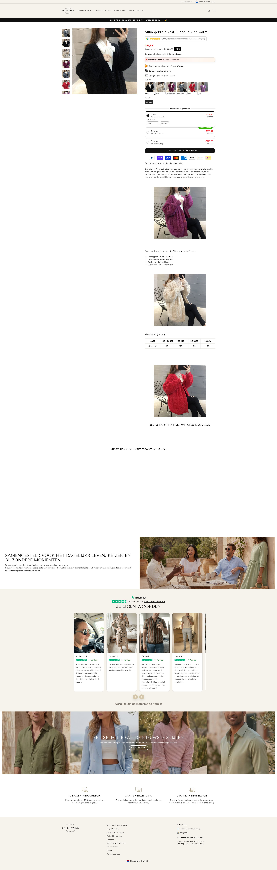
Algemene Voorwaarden (116, 843)
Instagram (183, 833)
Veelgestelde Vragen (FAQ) (117, 825)
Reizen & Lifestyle (136, 11)
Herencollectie (102, 11)
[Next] (141, 696)
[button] (180, 115)
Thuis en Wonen (119, 11)
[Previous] (135, 696)
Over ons (110, 840)
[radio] (150, 88)
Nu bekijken (138, 748)
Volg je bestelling (113, 829)
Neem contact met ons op (190, 829)
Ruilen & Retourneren (115, 836)
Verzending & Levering (115, 832)
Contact (110, 850)
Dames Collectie (85, 11)
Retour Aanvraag (113, 854)
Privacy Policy (112, 847)
